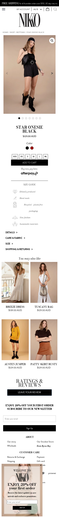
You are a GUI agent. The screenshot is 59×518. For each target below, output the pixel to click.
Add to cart (29, 162)
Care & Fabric (14, 238)
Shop (12, 32)
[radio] (15, 156)
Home (5, 32)
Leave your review (29, 392)
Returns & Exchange (16, 457)
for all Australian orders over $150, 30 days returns (29, 3)
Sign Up (29, 428)
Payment (41, 457)
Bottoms (21, 32)
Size (8, 243)
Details (10, 232)
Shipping (11, 461)
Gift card (41, 461)
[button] (52, 40)
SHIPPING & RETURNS (18, 249)
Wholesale (11, 445)
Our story (11, 441)
